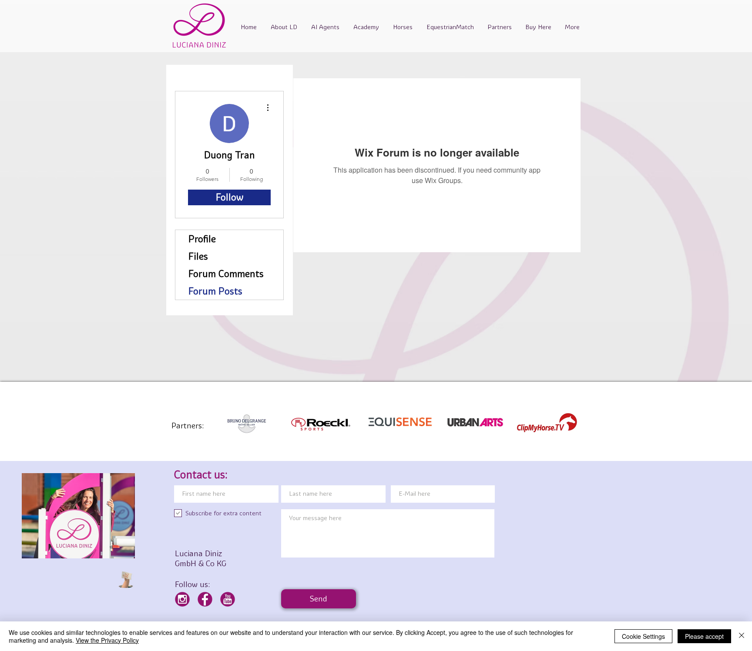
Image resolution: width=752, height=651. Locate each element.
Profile (202, 239)
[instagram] (182, 599)
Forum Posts (215, 291)
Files (198, 256)
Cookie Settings (643, 636)
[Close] (741, 636)
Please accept (704, 636)
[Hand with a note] (126, 579)
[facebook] (205, 599)
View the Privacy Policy (107, 640)
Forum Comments (226, 273)
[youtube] (227, 599)
